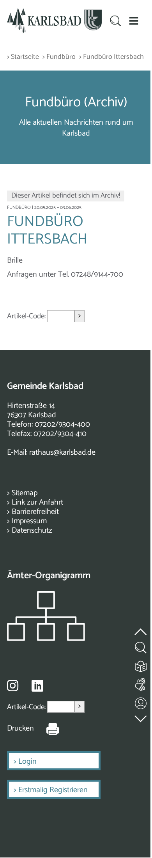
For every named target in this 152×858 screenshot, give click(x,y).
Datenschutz (32, 530)
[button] (133, 21)
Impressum (29, 521)
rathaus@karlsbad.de (62, 452)
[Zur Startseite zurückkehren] (54, 12)
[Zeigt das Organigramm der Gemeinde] (46, 638)
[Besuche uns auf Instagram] (12, 685)
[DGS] (141, 683)
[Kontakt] (141, 701)
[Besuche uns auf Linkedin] (37, 686)
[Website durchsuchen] (115, 22)
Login (27, 761)
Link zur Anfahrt (37, 502)
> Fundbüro (59, 57)
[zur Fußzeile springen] (141, 716)
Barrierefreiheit (35, 511)
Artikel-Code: (27, 316)
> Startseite (23, 57)
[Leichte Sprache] (141, 664)
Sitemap (24, 493)
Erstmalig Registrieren (53, 790)
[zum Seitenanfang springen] (141, 627)
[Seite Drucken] (47, 729)
